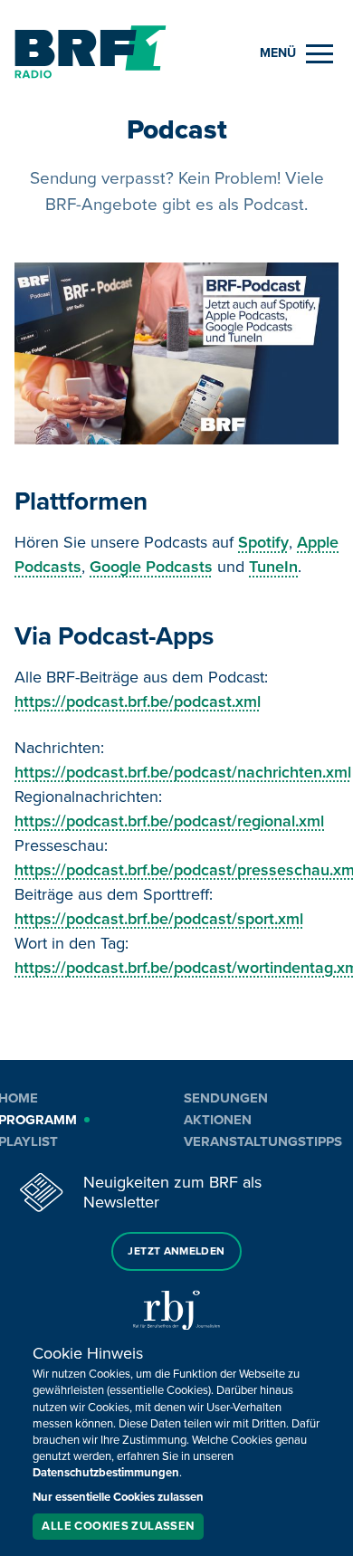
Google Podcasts (151, 567)
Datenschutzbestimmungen (106, 1472)
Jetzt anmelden (176, 1251)
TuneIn (273, 567)
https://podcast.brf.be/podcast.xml (137, 701)
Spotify (263, 542)
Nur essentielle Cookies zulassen (118, 1497)
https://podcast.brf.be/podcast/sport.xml (158, 919)
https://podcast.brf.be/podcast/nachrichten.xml (182, 772)
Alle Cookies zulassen (118, 1526)
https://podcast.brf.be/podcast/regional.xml (169, 821)
